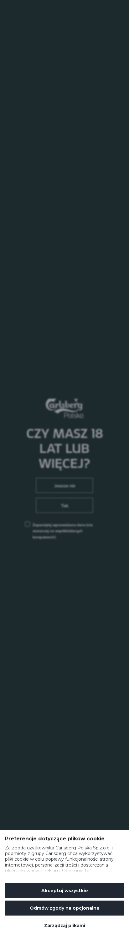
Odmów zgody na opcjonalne (65, 908)
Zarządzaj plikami (64, 925)
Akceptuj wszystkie (64, 890)
